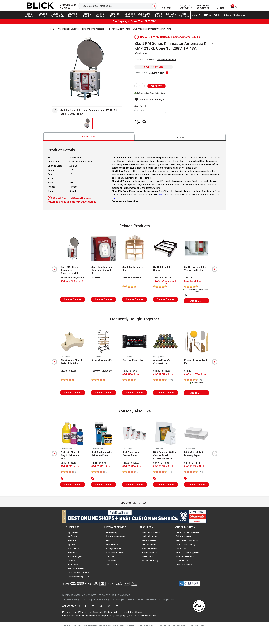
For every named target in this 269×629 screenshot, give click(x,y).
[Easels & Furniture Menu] (100, 18)
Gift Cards (72, 540)
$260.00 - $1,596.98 (101, 370)
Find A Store (73, 548)
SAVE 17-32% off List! (163, 374)
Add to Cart (196, 300)
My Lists (71, 544)
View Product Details (166, 59)
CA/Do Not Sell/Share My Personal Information (83, 615)
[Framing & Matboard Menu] (114, 18)
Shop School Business (203, 6)
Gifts (218, 15)
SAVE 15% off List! (153, 67)
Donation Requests (114, 552)
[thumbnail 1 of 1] (87, 123)
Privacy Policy (70, 612)
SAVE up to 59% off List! (195, 374)
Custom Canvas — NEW (78, 572)
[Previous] (54, 269)
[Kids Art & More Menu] (172, 18)
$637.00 (188, 277)
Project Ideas (148, 556)
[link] (65, 8)
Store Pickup (73, 552)
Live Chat (110, 556)
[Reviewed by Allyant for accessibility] (199, 606)
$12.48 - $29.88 (68, 370)
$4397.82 (156, 73)
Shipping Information (115, 536)
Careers (71, 560)
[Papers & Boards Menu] (87, 18)
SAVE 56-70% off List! (132, 466)
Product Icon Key (149, 536)
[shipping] (137, 121)
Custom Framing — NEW (79, 576)
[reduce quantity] (137, 86)
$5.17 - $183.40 (68, 462)
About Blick (73, 564)
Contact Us (111, 560)
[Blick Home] (41, 5)
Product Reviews (149, 548)
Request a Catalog (150, 560)
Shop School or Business (187, 532)
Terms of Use (85, 612)
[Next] (214, 269)
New (209, 15)
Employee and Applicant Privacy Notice (138, 615)
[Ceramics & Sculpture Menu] (129, 18)
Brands (195, 15)
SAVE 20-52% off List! (71, 466)
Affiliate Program (75, 556)
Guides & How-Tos (150, 552)
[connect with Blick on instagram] (101, 607)
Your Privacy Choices (133, 612)
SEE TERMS (150, 21)
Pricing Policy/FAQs (115, 548)
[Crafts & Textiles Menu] (159, 18)
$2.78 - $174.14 (192, 462)
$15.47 (187, 370)
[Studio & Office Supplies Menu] (144, 18)
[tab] (88, 136)
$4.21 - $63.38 (98, 462)
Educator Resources (185, 556)
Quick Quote (181, 548)
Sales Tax (110, 540)
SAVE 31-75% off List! (101, 466)
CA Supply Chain (112, 615)
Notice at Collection (113, 612)
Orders (220, 8)
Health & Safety (149, 540)
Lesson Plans (182, 560)
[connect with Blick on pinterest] (109, 607)
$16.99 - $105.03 (130, 462)
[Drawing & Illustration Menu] (72, 18)
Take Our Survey (113, 564)
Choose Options (72, 299)
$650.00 (95, 277)
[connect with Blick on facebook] (85, 607)
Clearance (240, 15)
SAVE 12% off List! (130, 374)
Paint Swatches (149, 544)
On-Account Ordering (185, 544)
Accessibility (98, 612)
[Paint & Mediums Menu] (30, 18)
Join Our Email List (76, 568)
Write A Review (141, 53)
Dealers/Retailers (184, 564)
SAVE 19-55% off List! (194, 466)
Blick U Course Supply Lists (188, 552)
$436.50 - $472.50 (162, 277)
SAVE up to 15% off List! (72, 281)
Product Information (151, 532)
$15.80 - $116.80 (161, 370)
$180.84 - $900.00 (131, 277)
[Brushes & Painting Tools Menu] (57, 18)
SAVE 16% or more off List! (165, 282)
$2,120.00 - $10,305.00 (72, 277)
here (160, 194)
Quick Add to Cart (184, 536)
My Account (73, 532)
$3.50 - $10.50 (129, 370)
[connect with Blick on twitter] (93, 607)
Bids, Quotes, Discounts (187, 540)
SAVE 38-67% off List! (163, 466)
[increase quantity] (143, 86)
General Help (111, 532)
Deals (228, 15)
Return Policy (112, 544)
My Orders (72, 536)
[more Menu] (183, 18)
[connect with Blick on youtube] (117, 607)
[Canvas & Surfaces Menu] (43, 18)
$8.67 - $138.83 (161, 462)
